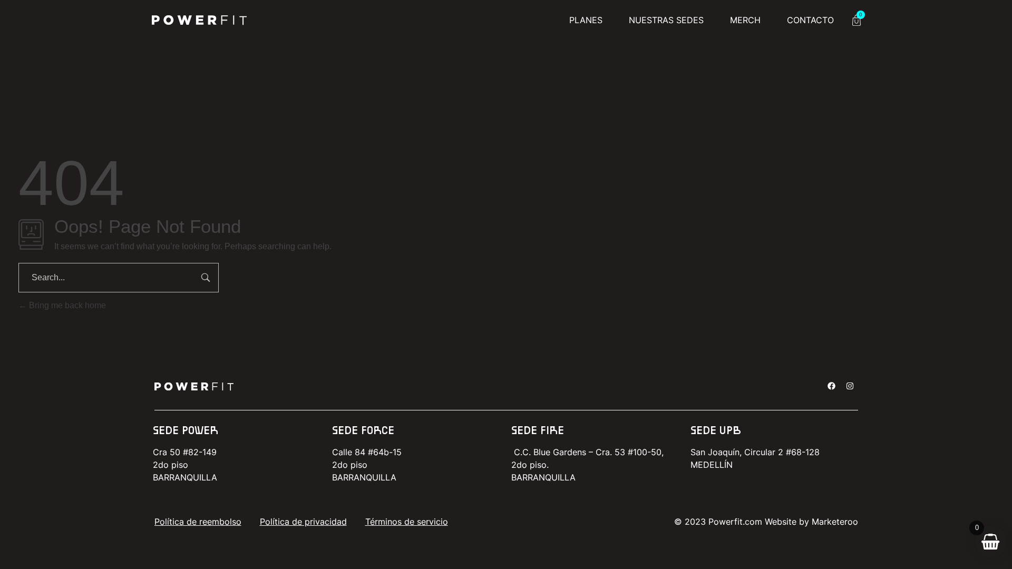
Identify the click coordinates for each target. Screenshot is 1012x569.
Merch (745, 20)
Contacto (810, 20)
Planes (585, 20)
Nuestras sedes (666, 20)
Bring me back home (66, 305)
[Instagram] (850, 386)
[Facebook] (832, 386)
